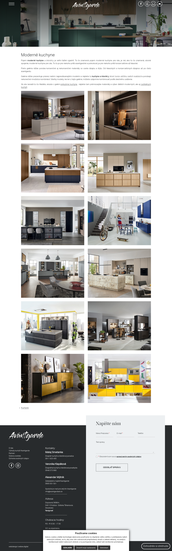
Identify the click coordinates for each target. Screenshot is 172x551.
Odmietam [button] (104, 548)
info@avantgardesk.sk (53, 491)
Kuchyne (25, 408)
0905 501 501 (51, 484)
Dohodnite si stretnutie (155, 546)
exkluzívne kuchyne (68, 84)
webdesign (13, 546)
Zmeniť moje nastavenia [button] (85, 548)
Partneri (12, 453)
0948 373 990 (51, 470)
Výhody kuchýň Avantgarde (19, 451)
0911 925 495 (51, 458)
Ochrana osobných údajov (19, 458)
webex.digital (23, 546)
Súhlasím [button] (67, 548)
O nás (11, 448)
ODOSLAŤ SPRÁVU (112, 467)
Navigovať (49, 511)
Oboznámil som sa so (119, 457)
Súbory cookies (15, 456)
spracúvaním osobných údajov (129, 457)
